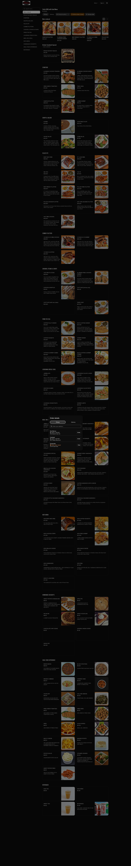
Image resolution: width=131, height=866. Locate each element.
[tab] (58, 422)
